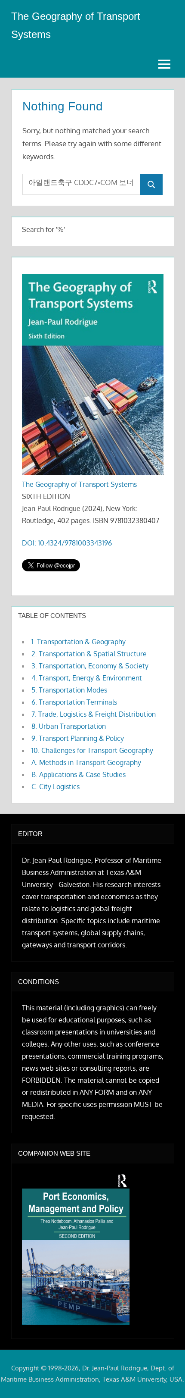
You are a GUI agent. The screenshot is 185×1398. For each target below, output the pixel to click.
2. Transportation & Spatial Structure (89, 653)
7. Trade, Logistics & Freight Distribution (93, 714)
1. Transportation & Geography (78, 641)
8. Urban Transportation (68, 726)
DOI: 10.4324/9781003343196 (67, 543)
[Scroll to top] (164, 1377)
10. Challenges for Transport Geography (92, 750)
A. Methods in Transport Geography (86, 762)
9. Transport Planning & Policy (77, 738)
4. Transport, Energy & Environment (86, 678)
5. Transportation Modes (69, 690)
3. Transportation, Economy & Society (89, 665)
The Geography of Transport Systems (79, 484)
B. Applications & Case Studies (78, 774)
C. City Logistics (55, 786)
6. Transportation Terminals (74, 702)
